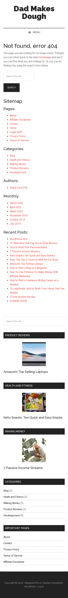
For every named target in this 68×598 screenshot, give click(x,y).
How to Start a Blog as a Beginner (28, 267)
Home (13, 127)
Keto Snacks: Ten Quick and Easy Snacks (32, 255)
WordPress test (19, 239)
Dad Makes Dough (34, 12)
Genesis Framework (53, 583)
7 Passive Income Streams (25, 251)
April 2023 (15, 207)
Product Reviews (19, 168)
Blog (12, 155)
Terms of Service (19, 140)
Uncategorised (18, 172)
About (13, 115)
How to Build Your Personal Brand (28, 247)
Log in (40, 586)
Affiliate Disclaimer (20, 119)
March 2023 (16, 211)
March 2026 (16, 203)
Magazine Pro (32, 583)
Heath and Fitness (20, 159)
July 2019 (15, 223)
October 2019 (17, 219)
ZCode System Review (22, 296)
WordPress (30, 586)
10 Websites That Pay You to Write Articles (33, 243)
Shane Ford (16, 187)
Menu (36, 32)
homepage (45, 57)
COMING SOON (18, 300)
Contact (14, 123)
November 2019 (19, 215)
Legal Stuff (16, 132)
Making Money (18, 164)
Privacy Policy (18, 136)
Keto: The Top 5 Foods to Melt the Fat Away (34, 259)
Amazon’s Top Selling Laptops (26, 263)
